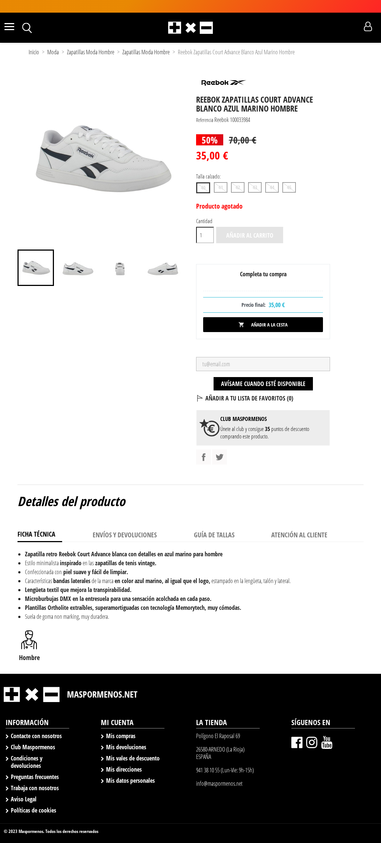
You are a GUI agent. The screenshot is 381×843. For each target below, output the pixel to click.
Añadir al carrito (249, 235)
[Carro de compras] (354, 27)
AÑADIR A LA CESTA (263, 324)
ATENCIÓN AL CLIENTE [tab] (299, 534)
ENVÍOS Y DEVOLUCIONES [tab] (125, 534)
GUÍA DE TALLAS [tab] (214, 534)
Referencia (204, 119)
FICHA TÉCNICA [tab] (36, 534)
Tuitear (219, 457)
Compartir (203, 457)
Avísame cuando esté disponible (263, 384)
